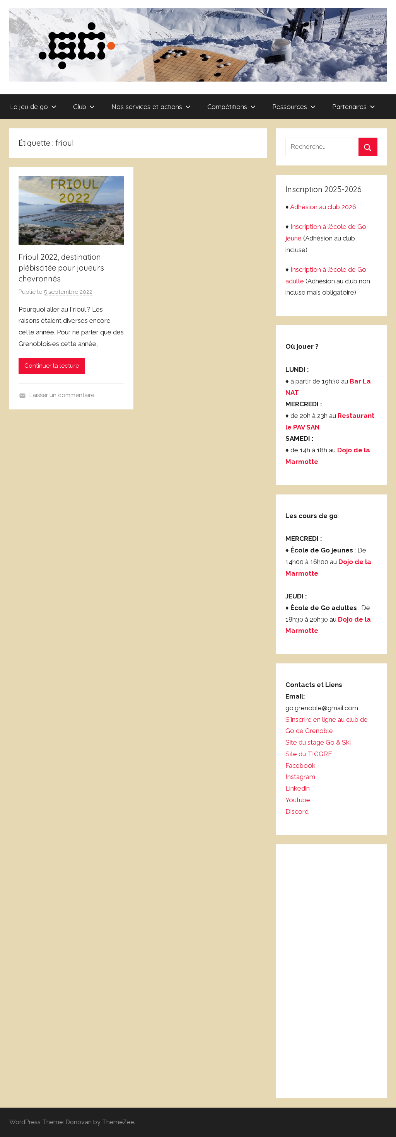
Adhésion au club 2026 (323, 207)
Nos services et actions (146, 106)
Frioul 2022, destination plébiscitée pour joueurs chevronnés (61, 267)
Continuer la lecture (51, 365)
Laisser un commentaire (61, 395)
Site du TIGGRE (308, 754)
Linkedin (297, 788)
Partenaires (349, 106)
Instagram (300, 777)
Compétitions (227, 106)
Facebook (300, 765)
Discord (297, 811)
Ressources (289, 106)
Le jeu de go (29, 106)
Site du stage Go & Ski (318, 742)
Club (79, 106)
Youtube (297, 800)
